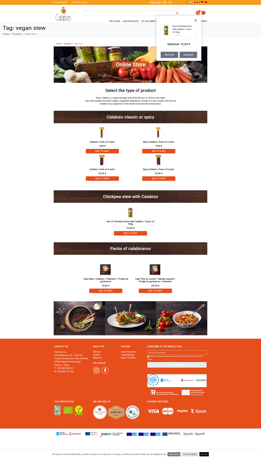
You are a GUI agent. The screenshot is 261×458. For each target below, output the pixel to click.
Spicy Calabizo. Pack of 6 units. (159, 169)
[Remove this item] (195, 35)
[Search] (177, 13)
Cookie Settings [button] (190, 454)
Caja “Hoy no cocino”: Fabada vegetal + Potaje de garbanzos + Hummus (155, 280)
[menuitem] (187, 2)
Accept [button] (204, 454)
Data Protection (128, 351)
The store (114, 21)
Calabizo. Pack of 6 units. (102, 169)
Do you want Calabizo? (154, 21)
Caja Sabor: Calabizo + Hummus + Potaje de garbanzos (105, 280)
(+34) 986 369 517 (60, 2)
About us (97, 357)
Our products (131, 21)
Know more (174, 454)
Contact (202, 21)
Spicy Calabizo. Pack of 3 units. (159, 142)
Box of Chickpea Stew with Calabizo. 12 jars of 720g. (182, 29)
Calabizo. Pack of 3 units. (102, 142)
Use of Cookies (128, 357)
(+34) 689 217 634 (79, 2)
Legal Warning (127, 354)
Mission (97, 351)
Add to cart (102, 151)
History (96, 354)
